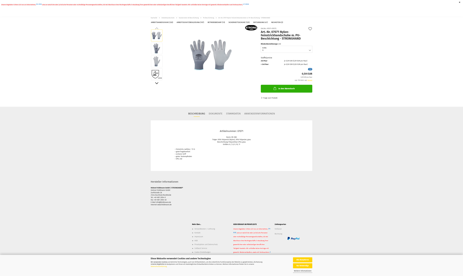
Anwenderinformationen (259, 113)
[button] (156, 83)
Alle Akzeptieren (302, 260)
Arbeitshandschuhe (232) (162, 22)
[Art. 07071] (211, 55)
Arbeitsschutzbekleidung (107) (190, 22)
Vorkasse (278, 229)
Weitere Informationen (302, 271)
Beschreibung (196, 113)
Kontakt (197, 233)
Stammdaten (233, 113)
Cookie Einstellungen (202, 252)
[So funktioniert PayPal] (293, 238)
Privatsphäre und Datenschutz (206, 244)
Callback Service (200, 248)
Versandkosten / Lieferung (204, 229)
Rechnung (278, 234)
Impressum (198, 237)
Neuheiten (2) (277, 22)
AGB (195, 241)
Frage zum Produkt (270, 98)
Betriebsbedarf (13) (216, 22)
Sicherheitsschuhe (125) (239, 22)
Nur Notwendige (302, 266)
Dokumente (215, 113)
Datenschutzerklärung (159, 266)
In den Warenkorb (286, 88)
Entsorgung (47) (260, 22)
